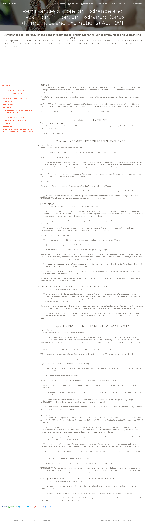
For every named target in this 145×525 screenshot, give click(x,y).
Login (127, 4)
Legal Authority (11, 4)
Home (16, 520)
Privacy (25, 520)
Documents (102, 4)
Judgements (88, 4)
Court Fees (61, 4)
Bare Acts (74, 4)
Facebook (46, 520)
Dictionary (116, 4)
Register (138, 4)
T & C (34, 520)
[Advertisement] (72, 67)
